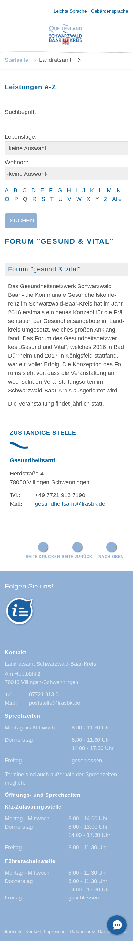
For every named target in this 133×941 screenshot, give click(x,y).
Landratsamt (56, 60)
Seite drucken (43, 556)
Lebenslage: (20, 137)
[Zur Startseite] (65, 35)
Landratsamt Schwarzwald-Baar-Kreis (50, 664)
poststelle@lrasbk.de (54, 703)
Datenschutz (82, 931)
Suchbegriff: (20, 112)
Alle (117, 199)
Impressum (55, 931)
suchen (22, 220)
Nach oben (111, 556)
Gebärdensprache (109, 11)
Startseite (16, 60)
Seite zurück (77, 556)
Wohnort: (16, 162)
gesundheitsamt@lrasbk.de (70, 504)
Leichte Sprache (70, 11)
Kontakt (33, 931)
